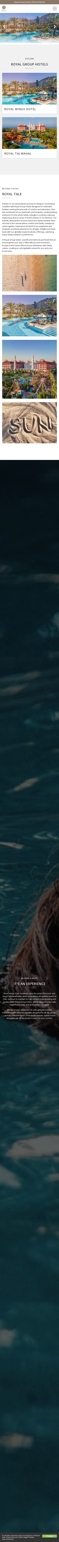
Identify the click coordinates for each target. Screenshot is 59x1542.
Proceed (50, 1536)
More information (8, 1539)
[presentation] (4, 26)
